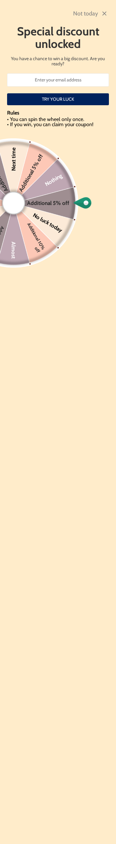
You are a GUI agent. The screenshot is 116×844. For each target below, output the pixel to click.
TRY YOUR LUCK (58, 99)
